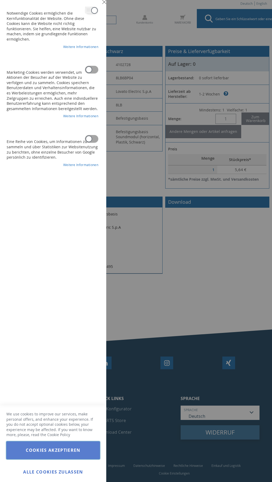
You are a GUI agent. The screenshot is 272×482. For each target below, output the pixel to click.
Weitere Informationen (80, 47)
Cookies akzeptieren (53, 450)
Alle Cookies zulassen (53, 472)
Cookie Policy (58, 434)
